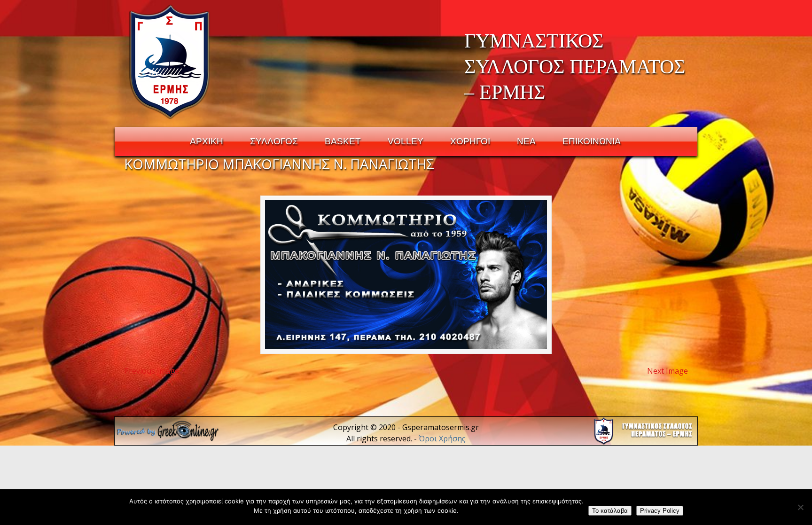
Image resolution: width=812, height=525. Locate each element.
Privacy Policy (659, 510)
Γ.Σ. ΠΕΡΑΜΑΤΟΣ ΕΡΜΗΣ (170, 61)
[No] (800, 507)
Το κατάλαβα (610, 510)
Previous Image (151, 371)
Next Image (667, 371)
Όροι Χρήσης (442, 438)
